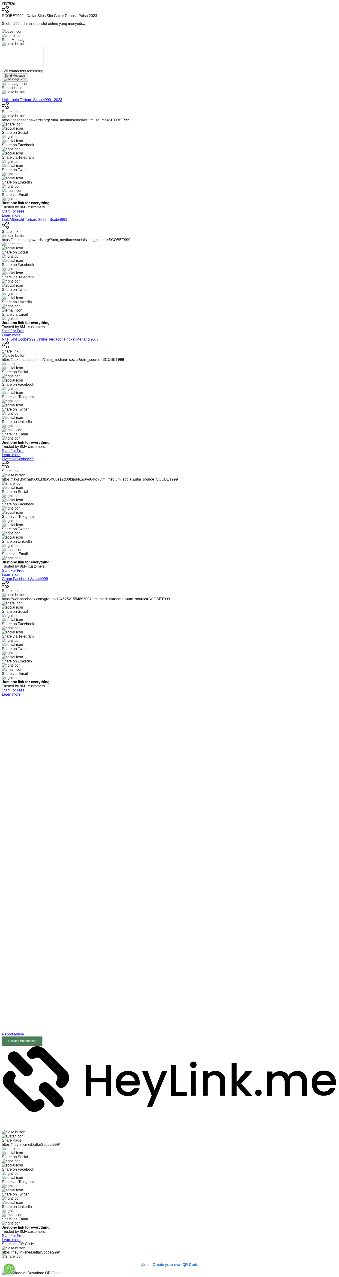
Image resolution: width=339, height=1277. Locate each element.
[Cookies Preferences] (9, 1269)
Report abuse (13, 1034)
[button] (169, 871)
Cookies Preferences (22, 1041)
